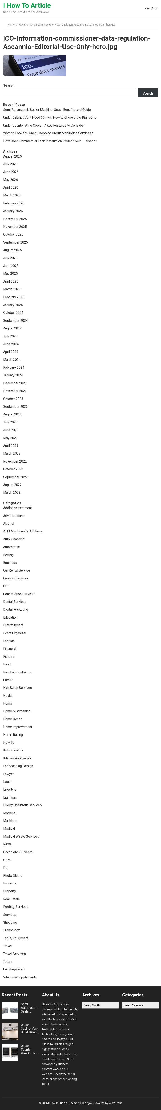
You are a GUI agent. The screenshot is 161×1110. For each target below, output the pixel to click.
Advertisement (14, 516)
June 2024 (11, 344)
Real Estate (11, 899)
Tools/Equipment (15, 938)
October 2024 (13, 313)
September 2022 (15, 477)
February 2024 (13, 367)
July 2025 (10, 258)
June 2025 (11, 266)
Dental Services (14, 602)
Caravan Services (16, 578)
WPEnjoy (87, 1103)
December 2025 (15, 219)
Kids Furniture (13, 750)
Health (8, 696)
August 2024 (12, 328)
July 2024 (10, 336)
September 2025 (15, 242)
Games (8, 680)
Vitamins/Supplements (20, 977)
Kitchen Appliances (17, 758)
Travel (7, 946)
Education (10, 617)
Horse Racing (13, 735)
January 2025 (13, 305)
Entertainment (13, 625)
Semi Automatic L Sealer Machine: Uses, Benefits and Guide (47, 110)
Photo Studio (12, 876)
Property (9, 891)
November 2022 (15, 461)
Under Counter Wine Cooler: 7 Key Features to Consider (43, 125)
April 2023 (10, 446)
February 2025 (13, 297)
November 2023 (15, 391)
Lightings (10, 797)
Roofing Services (15, 907)
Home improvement (17, 727)
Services (9, 915)
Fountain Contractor (17, 672)
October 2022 (13, 469)
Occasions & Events (17, 852)
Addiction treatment (17, 508)
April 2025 (10, 281)
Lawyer (8, 774)
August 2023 (12, 414)
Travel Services (14, 954)
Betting (8, 555)
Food (7, 664)
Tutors (7, 962)
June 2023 (11, 430)
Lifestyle (9, 789)
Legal (7, 782)
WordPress (115, 1103)
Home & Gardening (16, 711)
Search (8, 85)
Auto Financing (14, 539)
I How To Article (27, 5)
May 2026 (10, 180)
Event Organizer (14, 633)
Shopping (10, 922)
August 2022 (12, 485)
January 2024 (13, 375)
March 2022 (12, 493)
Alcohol (8, 524)
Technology (11, 930)
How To (8, 743)
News (7, 844)
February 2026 (13, 203)
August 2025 (12, 250)
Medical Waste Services (21, 836)
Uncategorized (14, 969)
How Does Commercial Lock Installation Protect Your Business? (50, 141)
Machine (9, 813)
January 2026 (13, 211)
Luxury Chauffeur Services (22, 805)
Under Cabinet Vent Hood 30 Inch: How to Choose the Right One (49, 117)
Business (10, 563)
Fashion (9, 641)
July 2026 (10, 164)
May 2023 (10, 438)
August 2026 (12, 156)
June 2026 (11, 172)
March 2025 (12, 289)
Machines (10, 821)
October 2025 (13, 234)
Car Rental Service (16, 570)
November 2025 (15, 227)
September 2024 (15, 321)
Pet (5, 868)
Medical (9, 829)
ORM (6, 860)
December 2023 (15, 383)
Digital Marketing (15, 609)
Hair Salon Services (17, 688)
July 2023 (10, 422)
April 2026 (10, 188)
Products (10, 883)
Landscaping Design (18, 766)
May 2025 (10, 274)
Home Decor (12, 719)
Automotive (11, 547)
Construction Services (19, 594)
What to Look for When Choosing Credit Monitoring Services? (48, 133)
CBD (6, 586)
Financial (9, 649)
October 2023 (13, 399)
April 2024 (10, 352)
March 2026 (12, 195)
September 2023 (15, 407)
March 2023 (12, 453)
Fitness (8, 657)
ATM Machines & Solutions (23, 531)
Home (11, 24)
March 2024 (12, 360)
